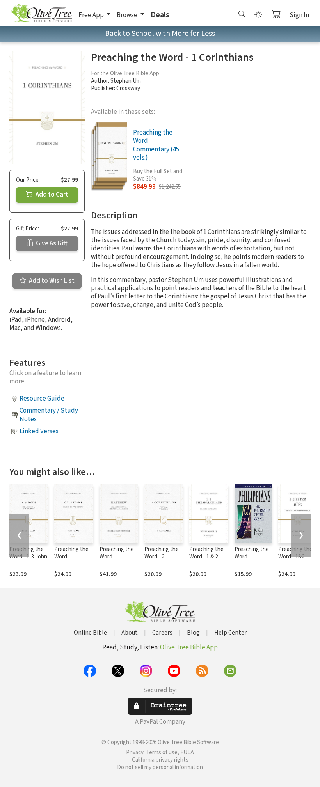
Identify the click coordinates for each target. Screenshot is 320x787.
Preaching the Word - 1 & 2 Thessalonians (206, 556)
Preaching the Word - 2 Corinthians (161, 556)
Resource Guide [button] (42, 398)
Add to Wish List (51, 280)
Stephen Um (125, 81)
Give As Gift (51, 243)
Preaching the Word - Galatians (71, 556)
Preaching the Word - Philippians (252, 556)
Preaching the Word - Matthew (117, 556)
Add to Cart (51, 194)
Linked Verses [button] (39, 431)
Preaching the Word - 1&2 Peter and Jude (297, 556)
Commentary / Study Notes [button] (49, 415)
